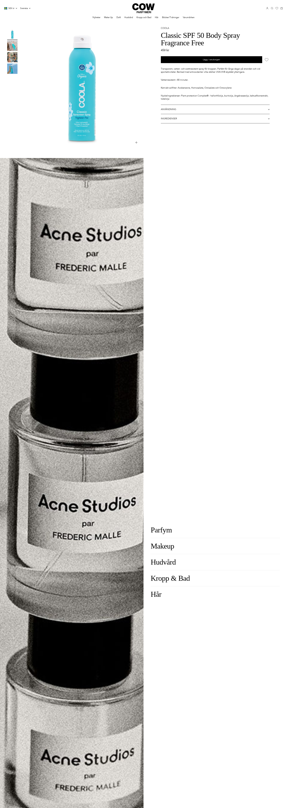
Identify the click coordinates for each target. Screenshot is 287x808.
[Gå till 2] (12, 46)
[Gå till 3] (12, 57)
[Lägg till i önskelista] (266, 59)
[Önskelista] (277, 8)
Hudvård (128, 17)
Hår (156, 17)
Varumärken (188, 17)
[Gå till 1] (12, 34)
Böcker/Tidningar (170, 17)
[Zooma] (136, 142)
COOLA (165, 28)
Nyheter (96, 17)
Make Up (108, 17)
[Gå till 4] (12, 69)
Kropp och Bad (143, 17)
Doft (118, 17)
